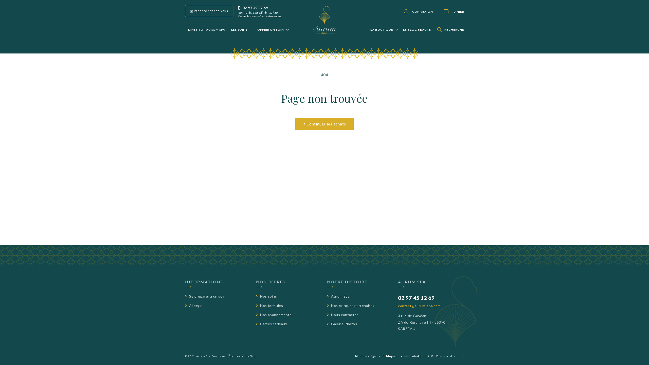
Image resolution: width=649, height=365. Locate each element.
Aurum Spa (340, 296)
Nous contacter (344, 315)
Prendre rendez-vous (210, 11)
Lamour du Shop (246, 356)
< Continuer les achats (324, 124)
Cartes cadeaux (273, 324)
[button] (241, 30)
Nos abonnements (275, 315)
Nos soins (268, 296)
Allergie (195, 305)
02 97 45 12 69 (255, 8)
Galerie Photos (343, 324)
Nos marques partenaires (352, 305)
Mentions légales (368, 356)
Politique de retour (450, 356)
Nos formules (271, 305)
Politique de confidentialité (403, 356)
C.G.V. (429, 356)
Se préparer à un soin (207, 296)
